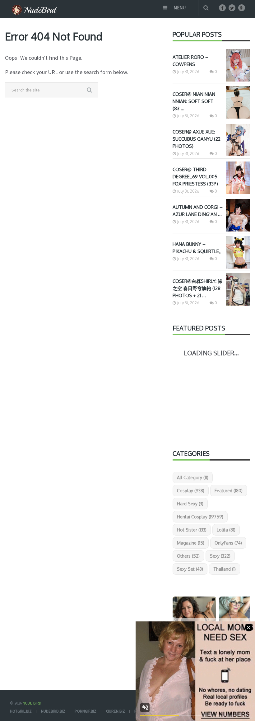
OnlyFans (228, 542)
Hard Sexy (190, 503)
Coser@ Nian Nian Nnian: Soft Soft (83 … (194, 101)
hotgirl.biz (21, 711)
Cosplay (190, 490)
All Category (192, 477)
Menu (180, 8)
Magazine (190, 542)
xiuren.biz (115, 711)
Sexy (220, 556)
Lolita (226, 529)
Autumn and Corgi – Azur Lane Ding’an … (198, 210)
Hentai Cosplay (200, 516)
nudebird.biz (53, 711)
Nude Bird (32, 703)
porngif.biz (85, 711)
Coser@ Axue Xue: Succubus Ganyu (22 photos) (196, 139)
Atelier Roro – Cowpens (190, 60)
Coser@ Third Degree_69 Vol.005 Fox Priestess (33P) (195, 176)
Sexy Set (190, 569)
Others (188, 556)
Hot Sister (191, 529)
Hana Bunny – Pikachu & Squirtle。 (198, 247)
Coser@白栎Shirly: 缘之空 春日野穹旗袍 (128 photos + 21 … (197, 288)
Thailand (224, 569)
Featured (229, 490)
